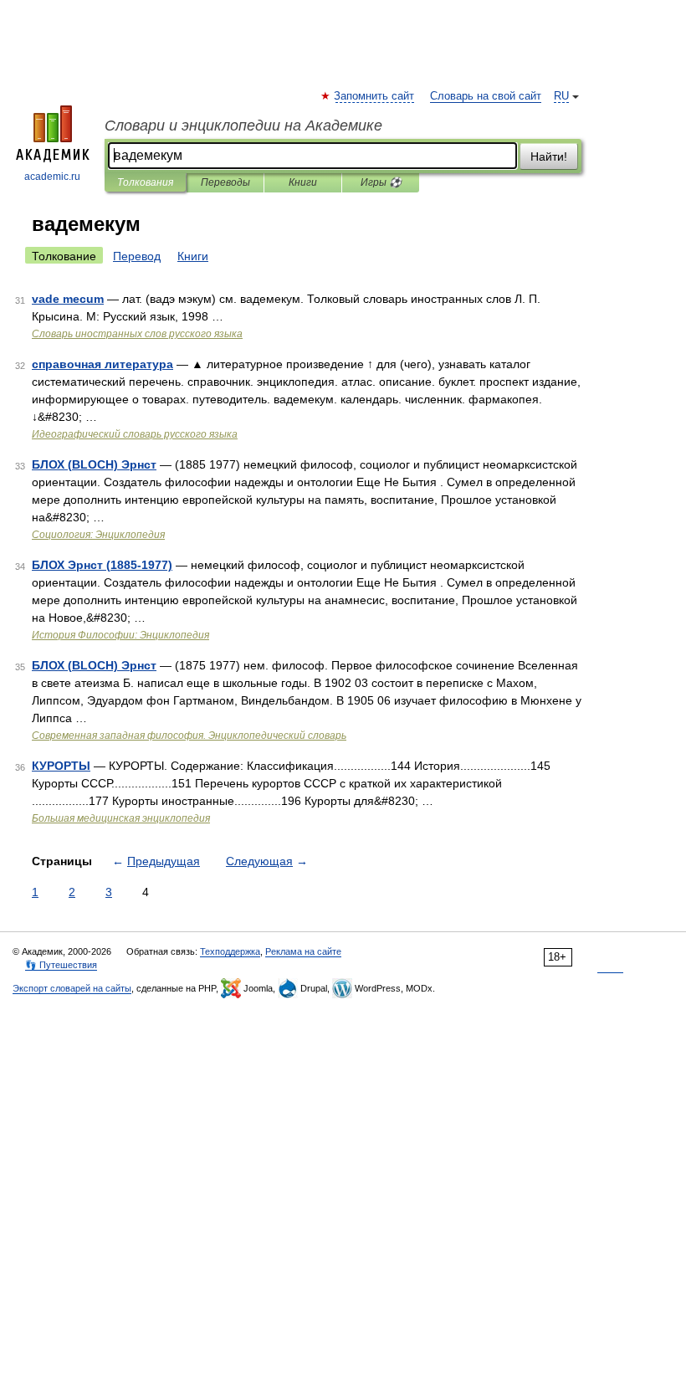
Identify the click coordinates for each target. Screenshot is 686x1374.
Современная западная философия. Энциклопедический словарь (189, 735)
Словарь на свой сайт (485, 96)
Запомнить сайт (374, 96)
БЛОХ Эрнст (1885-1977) (102, 565)
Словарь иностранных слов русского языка (137, 334)
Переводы (225, 182)
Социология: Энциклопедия (98, 535)
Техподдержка (230, 951)
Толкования (145, 182)
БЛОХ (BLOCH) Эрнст (94, 464)
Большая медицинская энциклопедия (121, 818)
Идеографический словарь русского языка (135, 434)
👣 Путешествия (61, 965)
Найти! (548, 156)
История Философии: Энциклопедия (120, 635)
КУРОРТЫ (61, 765)
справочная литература (102, 364)
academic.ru (52, 176)
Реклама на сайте (303, 951)
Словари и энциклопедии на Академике (243, 125)
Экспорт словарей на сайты (72, 988)
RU (561, 96)
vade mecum (68, 298)
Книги (303, 182)
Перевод (137, 256)
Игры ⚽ (381, 182)
